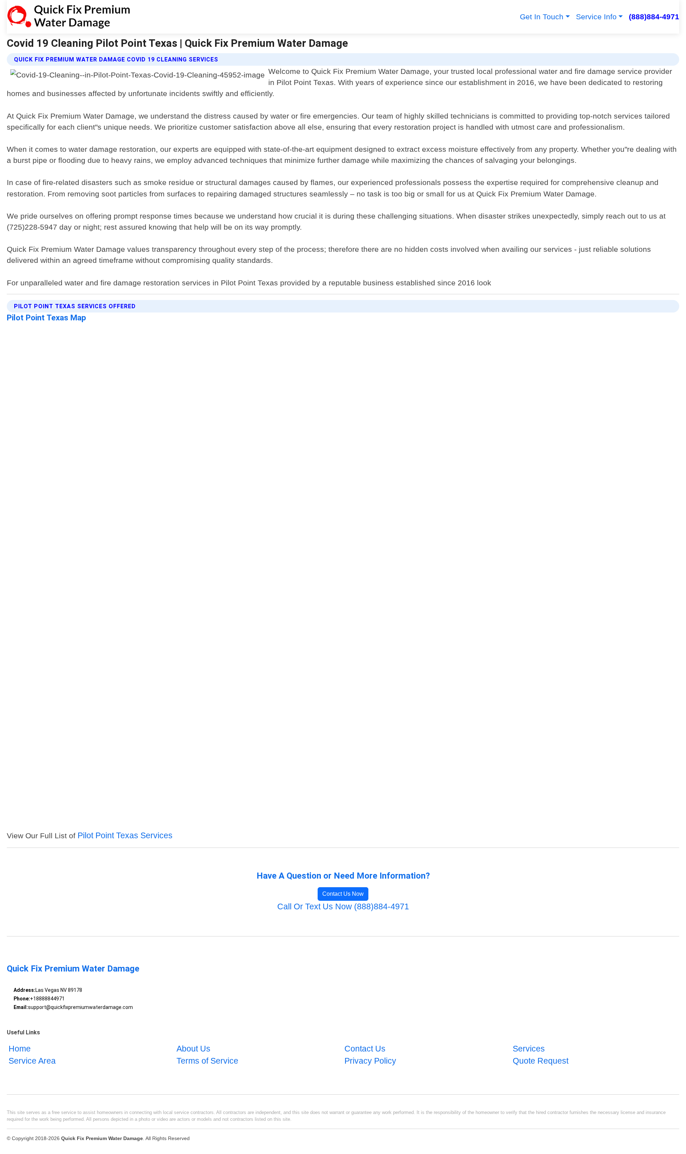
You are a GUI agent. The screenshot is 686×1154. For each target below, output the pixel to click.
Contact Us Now (343, 894)
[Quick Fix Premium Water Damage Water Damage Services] (68, 17)
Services (529, 1048)
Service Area (32, 1060)
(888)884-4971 (654, 17)
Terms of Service (207, 1060)
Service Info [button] (596, 17)
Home (20, 1048)
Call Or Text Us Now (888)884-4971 (343, 906)
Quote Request (540, 1060)
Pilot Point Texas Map (46, 317)
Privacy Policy (370, 1060)
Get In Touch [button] (541, 17)
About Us (193, 1048)
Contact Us (365, 1048)
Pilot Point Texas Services (125, 835)
